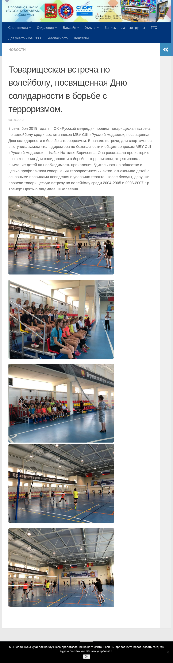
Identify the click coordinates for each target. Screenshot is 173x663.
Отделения (45, 27)
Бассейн (69, 27)
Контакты (81, 38)
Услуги (90, 27)
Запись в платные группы (125, 27)
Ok (86, 656)
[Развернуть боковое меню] (165, 49)
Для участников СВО (24, 38)
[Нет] (168, 652)
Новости (17, 49)
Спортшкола (18, 27)
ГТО (154, 27)
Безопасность (57, 38)
